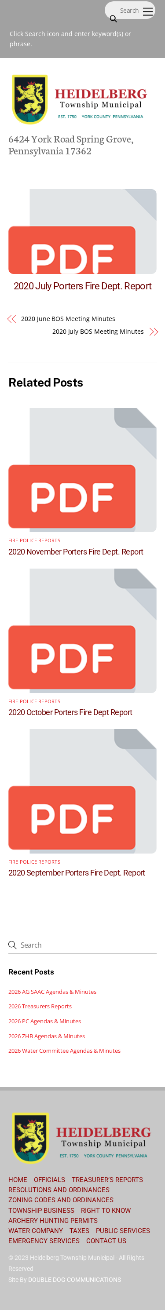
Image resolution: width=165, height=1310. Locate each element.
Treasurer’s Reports (107, 1180)
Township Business (41, 1211)
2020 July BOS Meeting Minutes (98, 331)
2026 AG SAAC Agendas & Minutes (52, 992)
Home (17, 1180)
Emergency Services (44, 1241)
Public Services (123, 1231)
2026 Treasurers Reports (40, 1006)
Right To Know (106, 1211)
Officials (49, 1180)
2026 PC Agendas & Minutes (44, 1021)
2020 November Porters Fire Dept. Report (75, 551)
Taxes (79, 1231)
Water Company (35, 1231)
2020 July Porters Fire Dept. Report (82, 286)
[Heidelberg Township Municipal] (80, 123)
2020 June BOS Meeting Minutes (68, 318)
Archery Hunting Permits (53, 1221)
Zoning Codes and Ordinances (61, 1200)
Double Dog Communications (74, 1279)
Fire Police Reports (34, 540)
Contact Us (106, 1241)
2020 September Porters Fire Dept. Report (76, 872)
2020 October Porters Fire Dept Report (70, 712)
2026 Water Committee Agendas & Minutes (64, 1051)
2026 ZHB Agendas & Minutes (46, 1036)
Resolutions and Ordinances (59, 1190)
